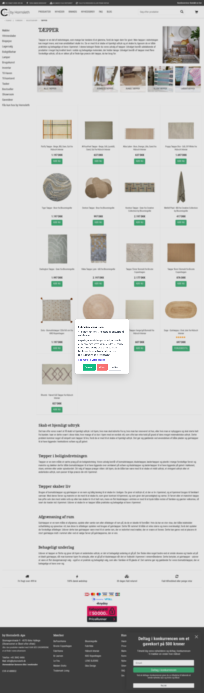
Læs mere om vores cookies (91, 359)
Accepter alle (89, 367)
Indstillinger (115, 367)
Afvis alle (102, 367)
